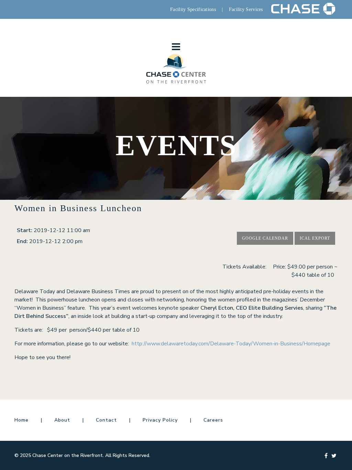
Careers (213, 420)
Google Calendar (265, 238)
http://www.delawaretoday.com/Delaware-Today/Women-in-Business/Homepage (231, 343)
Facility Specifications (193, 9)
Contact (106, 420)
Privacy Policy (160, 420)
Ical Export (315, 238)
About (62, 420)
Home (21, 420)
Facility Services (246, 9)
